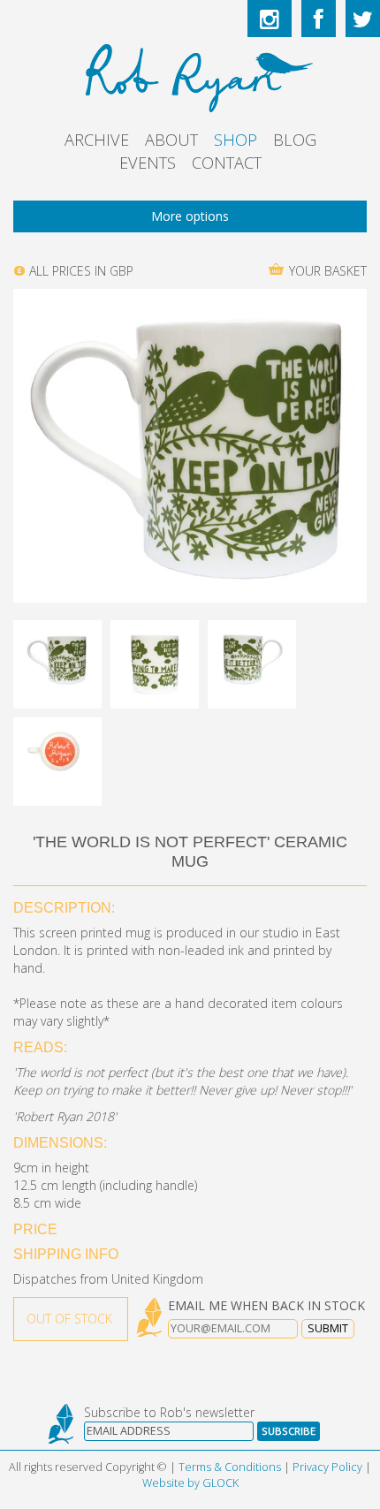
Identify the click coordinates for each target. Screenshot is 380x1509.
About (171, 139)
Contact (227, 162)
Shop (235, 139)
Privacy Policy (327, 1467)
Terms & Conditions (230, 1467)
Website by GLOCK (190, 1482)
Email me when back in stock (266, 1305)
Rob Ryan (190, 75)
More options (190, 216)
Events (147, 162)
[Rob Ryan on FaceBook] (318, 18)
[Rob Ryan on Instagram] (269, 18)
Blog (294, 139)
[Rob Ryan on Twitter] (363, 18)
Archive (97, 139)
